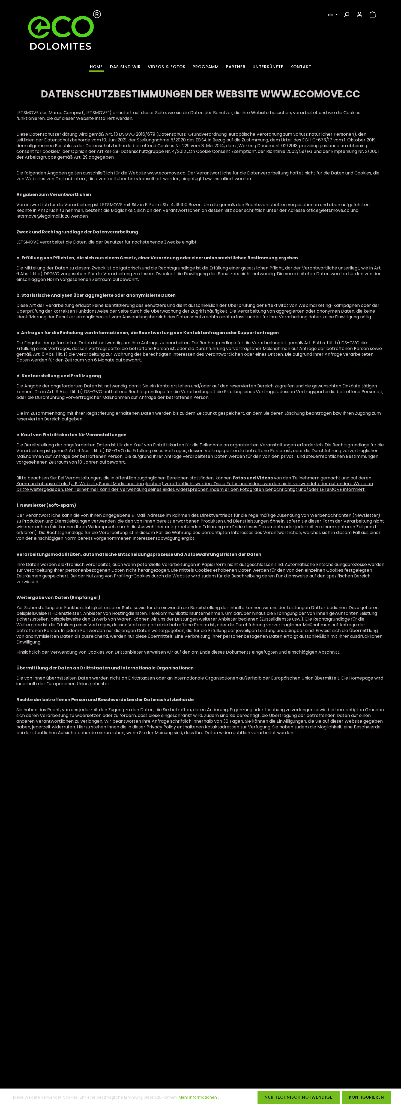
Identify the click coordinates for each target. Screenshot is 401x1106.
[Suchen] (346, 14)
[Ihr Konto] (359, 14)
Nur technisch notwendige (299, 1097)
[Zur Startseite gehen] (63, 33)
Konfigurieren (366, 1097)
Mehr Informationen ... (199, 1097)
